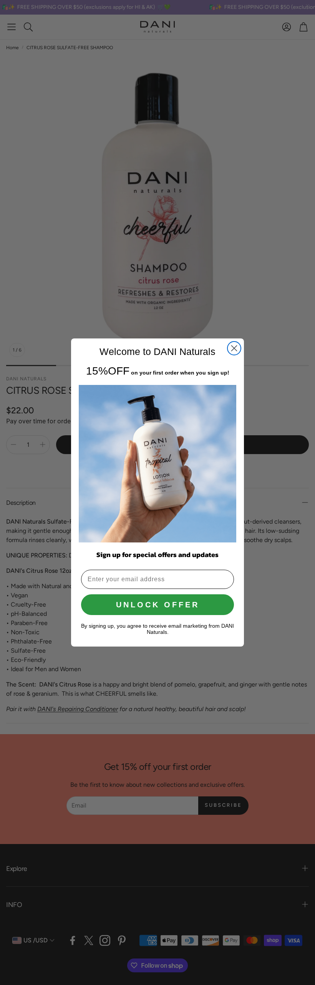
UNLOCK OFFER (157, 604)
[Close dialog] (234, 348)
